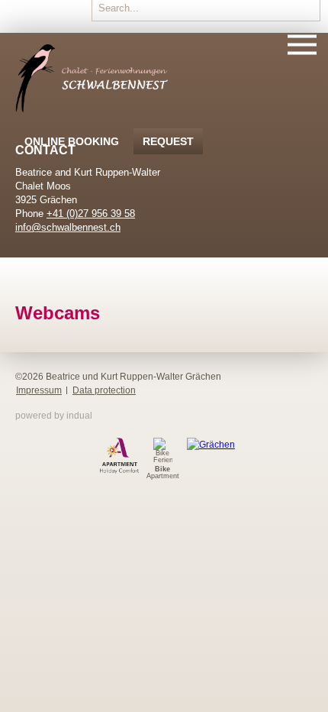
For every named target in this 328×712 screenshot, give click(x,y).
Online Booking (71, 141)
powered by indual (53, 415)
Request (168, 141)
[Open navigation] (302, 45)
